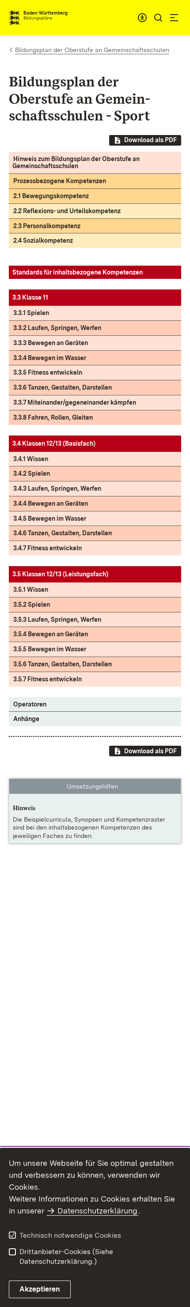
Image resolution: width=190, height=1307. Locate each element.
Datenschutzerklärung (97, 1210)
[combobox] (142, 18)
